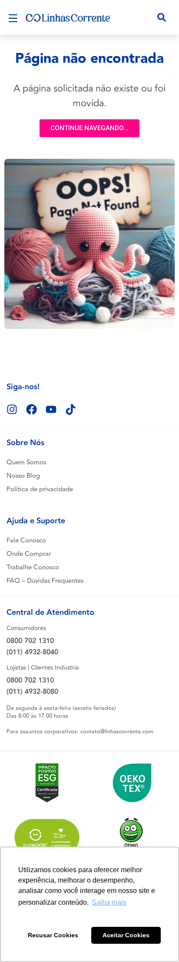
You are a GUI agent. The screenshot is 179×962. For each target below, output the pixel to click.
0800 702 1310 (30, 641)
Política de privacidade (40, 489)
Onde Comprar (29, 554)
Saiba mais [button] (109, 902)
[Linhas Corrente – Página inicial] (68, 17)
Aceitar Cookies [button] (126, 935)
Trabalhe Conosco (33, 567)
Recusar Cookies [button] (53, 935)
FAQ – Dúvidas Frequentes (45, 581)
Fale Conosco (26, 540)
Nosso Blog (23, 476)
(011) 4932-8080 (32, 691)
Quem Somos (26, 462)
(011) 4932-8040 (32, 652)
